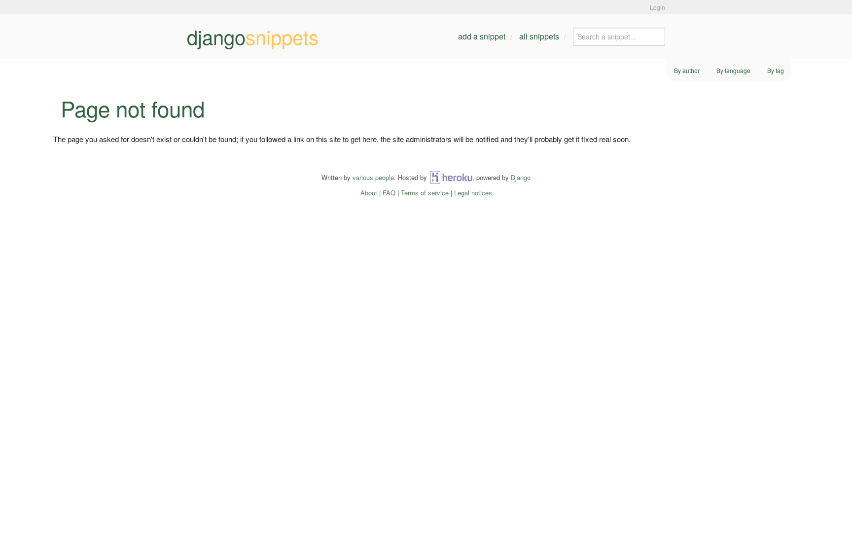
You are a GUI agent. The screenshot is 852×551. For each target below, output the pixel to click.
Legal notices (473, 192)
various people (373, 177)
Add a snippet (481, 36)
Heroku (451, 177)
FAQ (389, 192)
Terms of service (425, 192)
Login (657, 7)
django (253, 36)
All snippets (539, 36)
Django (521, 177)
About (368, 192)
